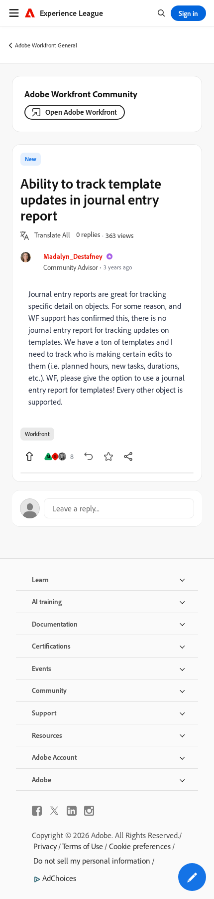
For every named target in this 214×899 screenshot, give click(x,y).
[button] (52, 235)
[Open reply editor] (107, 508)
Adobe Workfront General (46, 45)
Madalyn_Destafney (73, 256)
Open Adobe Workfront (81, 112)
